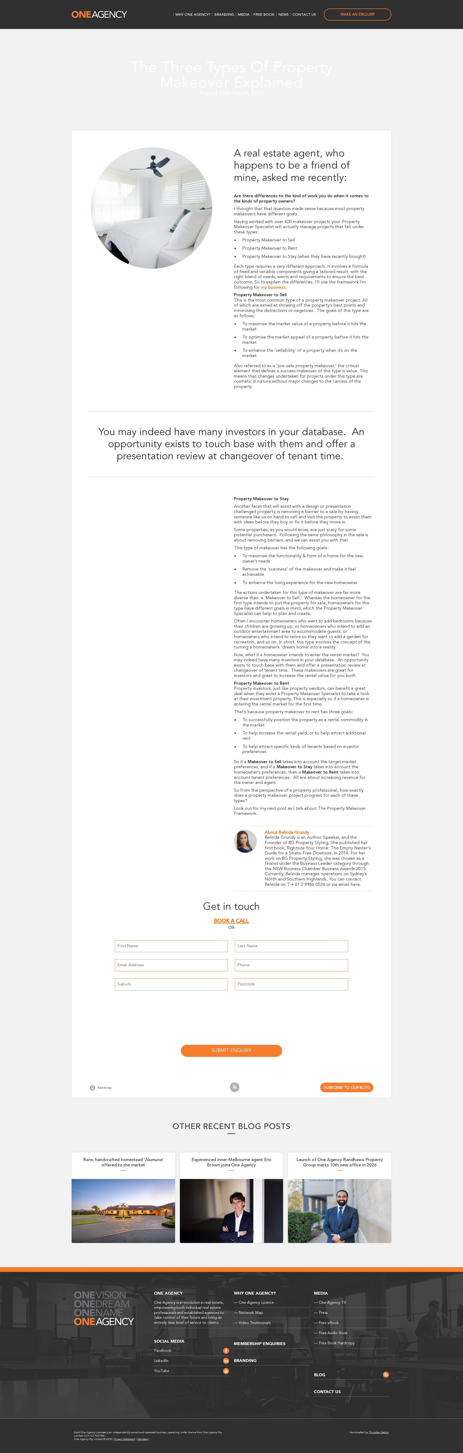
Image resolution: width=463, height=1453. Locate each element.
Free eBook (326, 1322)
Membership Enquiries (260, 1343)
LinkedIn (161, 1360)
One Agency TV (330, 1302)
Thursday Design (379, 1432)
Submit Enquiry (231, 1050)
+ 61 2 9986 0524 (308, 884)
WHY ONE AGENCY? (193, 14)
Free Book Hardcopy (334, 1343)
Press (320, 1312)
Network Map (248, 1312)
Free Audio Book (331, 1333)
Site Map (142, 1439)
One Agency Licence (254, 1302)
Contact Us (304, 14)
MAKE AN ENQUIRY (357, 14)
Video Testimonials (252, 1322)
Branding (224, 14)
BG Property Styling (308, 842)
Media (244, 14)
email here (349, 884)
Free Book (263, 14)
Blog (319, 1374)
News (283, 14)
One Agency (99, 14)
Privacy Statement (124, 1439)
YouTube (161, 1370)
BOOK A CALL (231, 921)
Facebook (162, 1350)
